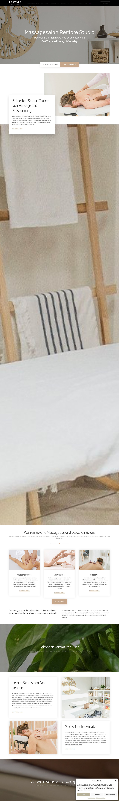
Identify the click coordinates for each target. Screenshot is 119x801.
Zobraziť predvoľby (110, 794)
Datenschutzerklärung (101, 798)
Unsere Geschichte (32, 3)
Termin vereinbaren (69, 64)
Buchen (105, 3)
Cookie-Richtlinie (91, 798)
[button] (116, 781)
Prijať (83, 794)
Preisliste (55, 3)
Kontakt (74, 3)
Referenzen (65, 3)
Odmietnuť (97, 794)
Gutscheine (83, 3)
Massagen (44, 3)
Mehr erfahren (17, 128)
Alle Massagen (60, 602)
